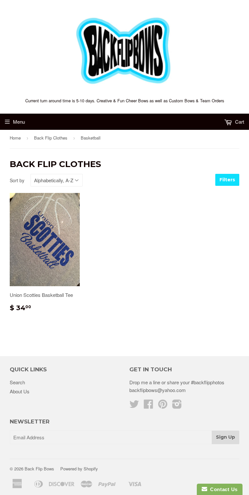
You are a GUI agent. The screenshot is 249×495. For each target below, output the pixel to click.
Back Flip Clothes (50, 138)
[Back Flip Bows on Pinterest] (163, 405)
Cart (239, 121)
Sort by (17, 180)
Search (17, 382)
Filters (227, 180)
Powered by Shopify (79, 469)
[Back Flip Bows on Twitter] (134, 405)
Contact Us (222, 489)
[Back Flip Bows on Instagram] (177, 405)
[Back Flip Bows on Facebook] (148, 405)
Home (15, 138)
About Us (20, 391)
